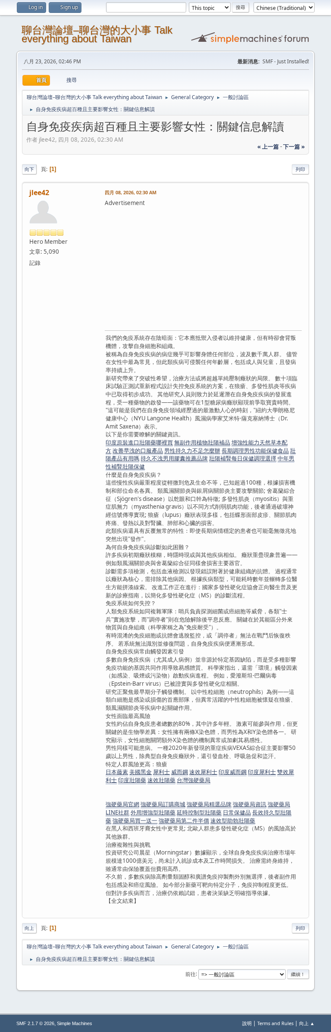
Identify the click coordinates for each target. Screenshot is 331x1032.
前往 (190, 973)
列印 (300, 169)
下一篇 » (294, 146)
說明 (247, 1023)
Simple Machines (74, 1023)
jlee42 (39, 192)
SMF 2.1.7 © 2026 (35, 1023)
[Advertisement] (218, 267)
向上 (29, 928)
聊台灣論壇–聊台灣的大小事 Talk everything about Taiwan (97, 34)
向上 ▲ (307, 1023)
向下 (29, 169)
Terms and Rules (275, 1023)
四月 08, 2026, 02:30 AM (130, 192)
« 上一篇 (268, 146)
